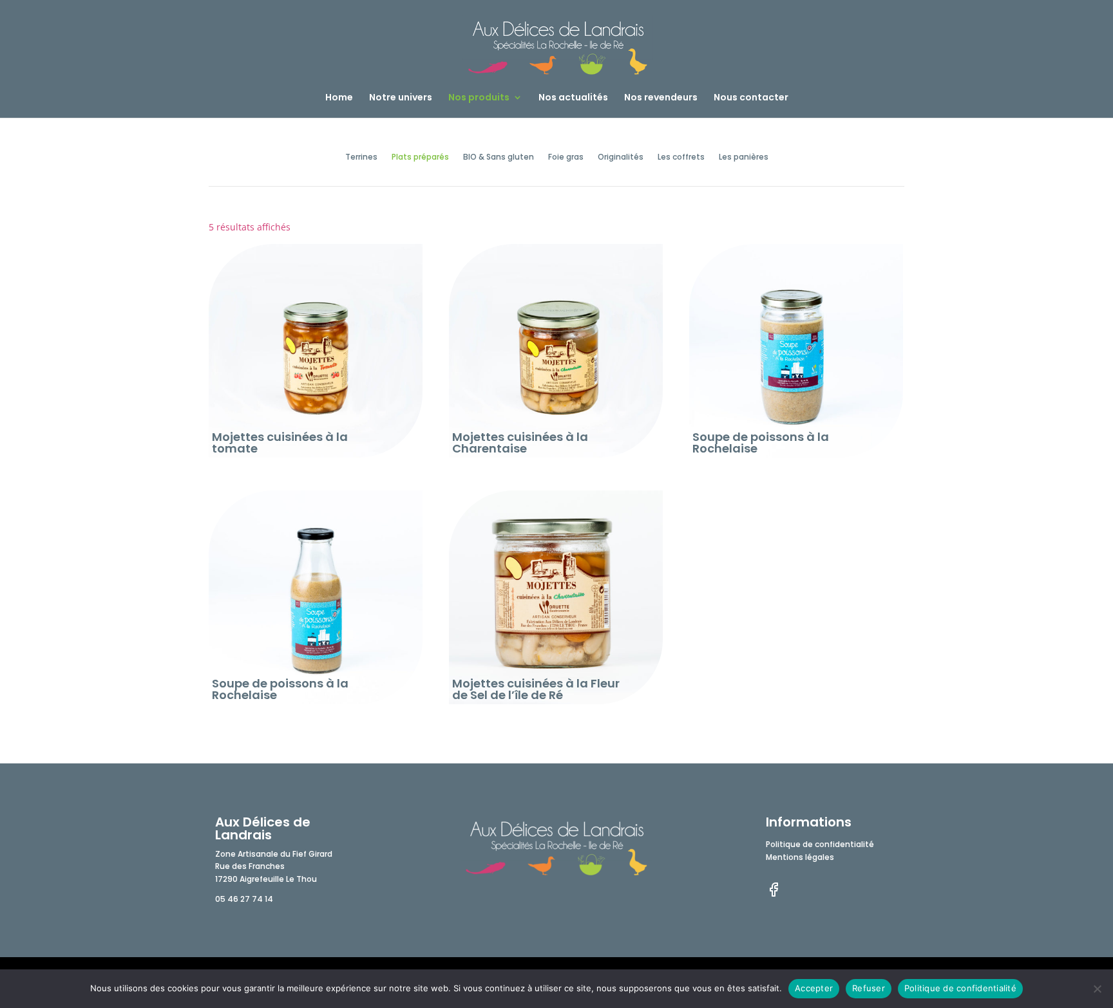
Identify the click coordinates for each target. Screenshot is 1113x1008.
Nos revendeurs (661, 98)
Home (339, 98)
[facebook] (773, 894)
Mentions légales (800, 859)
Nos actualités (573, 98)
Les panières (743, 157)
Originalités (620, 157)
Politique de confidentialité (820, 846)
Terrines (361, 157)
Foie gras (566, 157)
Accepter (814, 988)
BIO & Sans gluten (498, 157)
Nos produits (478, 98)
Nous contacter (751, 98)
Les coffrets (681, 157)
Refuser (868, 988)
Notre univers (400, 98)
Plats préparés (420, 157)
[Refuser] (1096, 988)
